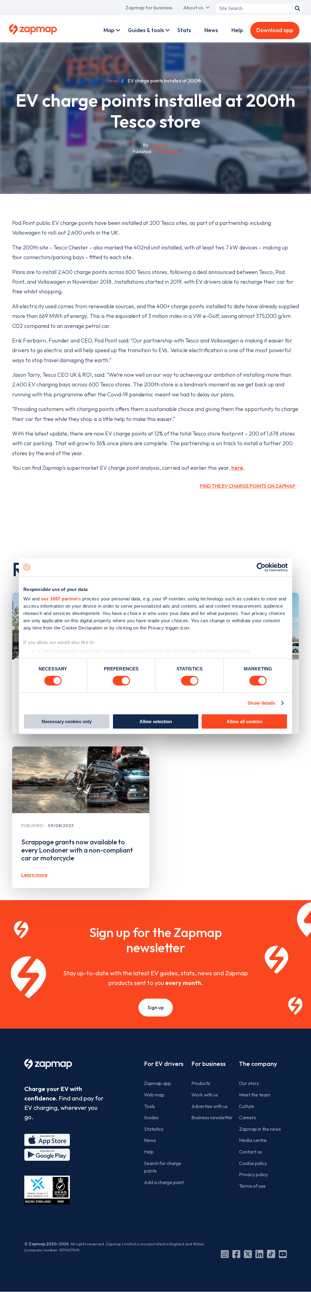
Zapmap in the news (260, 1129)
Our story (249, 1083)
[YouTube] (283, 1254)
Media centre (253, 1140)
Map (109, 30)
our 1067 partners (61, 598)
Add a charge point (164, 1182)
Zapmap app (157, 1083)
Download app (274, 30)
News (211, 30)
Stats (184, 30)
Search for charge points (162, 1167)
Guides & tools (146, 30)
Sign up (156, 1007)
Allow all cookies (244, 721)
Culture (246, 1106)
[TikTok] (271, 1254)
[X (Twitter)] (248, 1254)
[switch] (121, 681)
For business (208, 1063)
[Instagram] (225, 1254)
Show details (261, 703)
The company (258, 1063)
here (237, 467)
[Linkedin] (259, 1254)
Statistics (153, 1129)
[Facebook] (236, 1254)
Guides (151, 1117)
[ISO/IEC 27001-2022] (47, 1190)
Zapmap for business (148, 8)
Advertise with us (209, 1106)
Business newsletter (212, 1117)
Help (237, 30)
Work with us (204, 1095)
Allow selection (155, 721)
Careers (247, 1117)
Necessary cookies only (67, 721)
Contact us (250, 1152)
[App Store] (47, 1140)
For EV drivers (163, 1063)
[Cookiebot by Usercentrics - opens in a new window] (261, 567)
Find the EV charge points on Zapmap (247, 486)
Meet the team (254, 1095)
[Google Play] (47, 1155)
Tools (149, 1106)
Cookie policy (253, 1163)
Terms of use (252, 1186)
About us (193, 8)
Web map (154, 1095)
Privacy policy (253, 1174)
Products (200, 1083)
